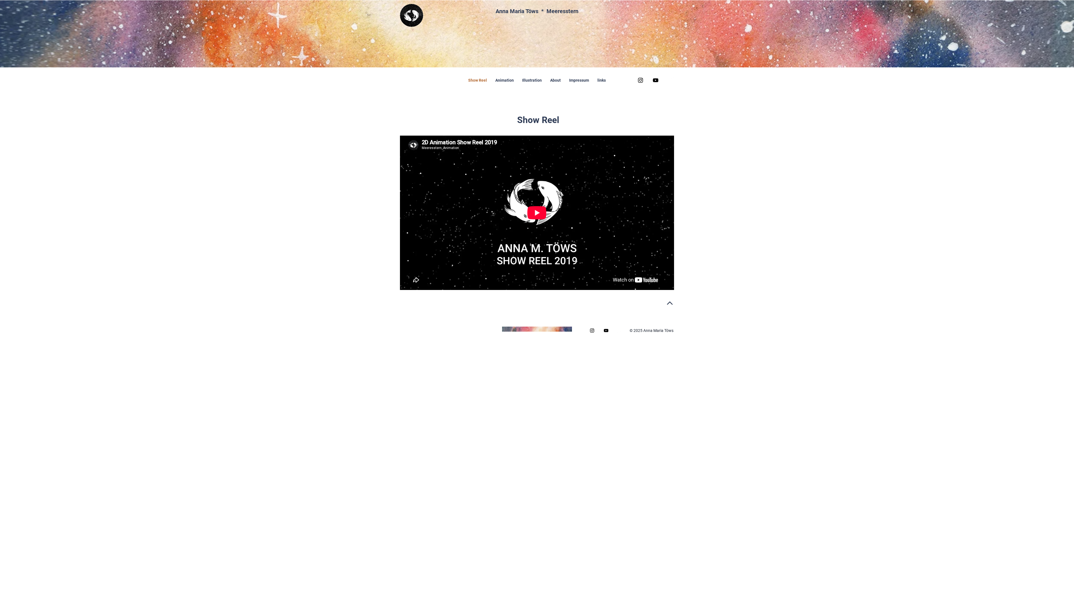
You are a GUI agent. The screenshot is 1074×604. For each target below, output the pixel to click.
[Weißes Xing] (670, 80)
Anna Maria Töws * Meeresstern (537, 11)
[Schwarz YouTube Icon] (655, 80)
